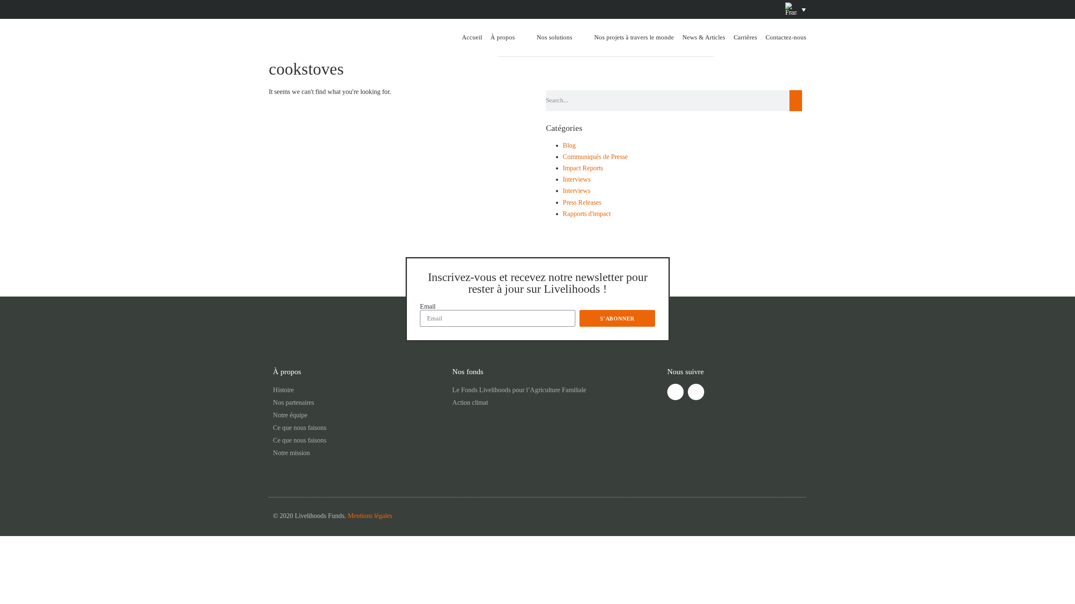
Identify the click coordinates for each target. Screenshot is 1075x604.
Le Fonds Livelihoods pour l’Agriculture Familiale (519, 389)
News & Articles (703, 37)
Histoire (283, 389)
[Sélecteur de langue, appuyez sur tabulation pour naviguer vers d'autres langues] (795, 9)
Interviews (576, 179)
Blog (569, 145)
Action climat (470, 402)
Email (427, 306)
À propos (502, 37)
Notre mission (291, 452)
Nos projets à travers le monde (634, 37)
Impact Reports (583, 168)
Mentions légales (370, 515)
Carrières (745, 37)
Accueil (472, 37)
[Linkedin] (528, 9)
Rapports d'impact (587, 213)
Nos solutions (554, 37)
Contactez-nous (786, 37)
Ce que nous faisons (299, 427)
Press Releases (582, 202)
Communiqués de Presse (595, 156)
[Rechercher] (795, 100)
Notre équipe (290, 415)
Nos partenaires (293, 402)
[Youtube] (547, 9)
